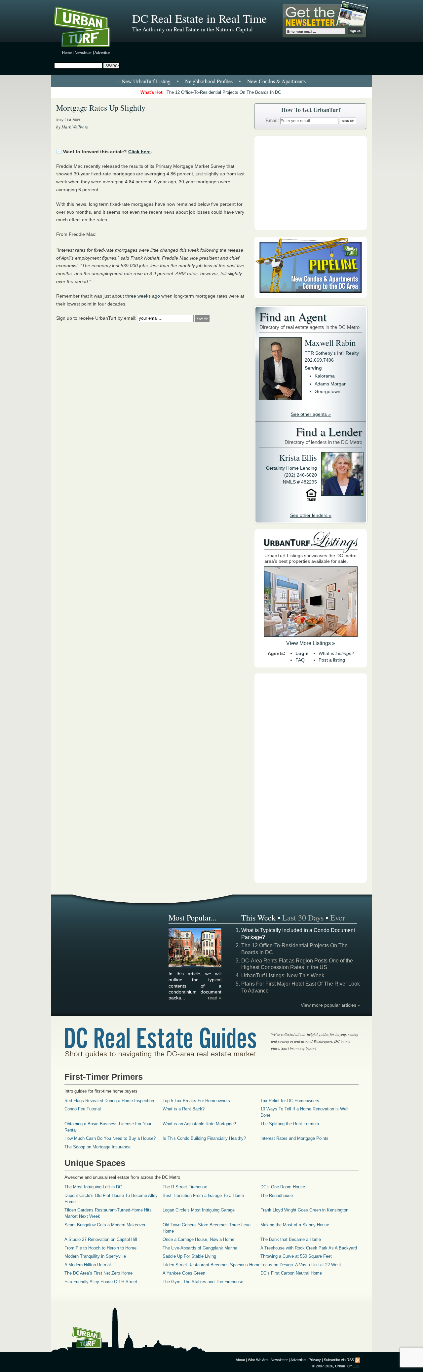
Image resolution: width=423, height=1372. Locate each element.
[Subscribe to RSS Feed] (357, 1360)
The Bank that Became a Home (290, 1239)
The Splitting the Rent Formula (289, 1123)
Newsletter (83, 52)
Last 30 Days (303, 917)
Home (67, 52)
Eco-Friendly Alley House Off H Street (100, 1281)
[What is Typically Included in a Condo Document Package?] (195, 966)
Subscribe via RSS (339, 1360)
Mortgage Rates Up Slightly (100, 107)
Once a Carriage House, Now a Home (198, 1239)
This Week (258, 917)
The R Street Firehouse (185, 1186)
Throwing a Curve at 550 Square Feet (296, 1256)
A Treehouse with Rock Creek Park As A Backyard (308, 1248)
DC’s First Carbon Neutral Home (291, 1273)
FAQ (300, 660)
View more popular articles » (330, 1005)
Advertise (102, 52)
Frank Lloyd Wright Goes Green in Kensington (304, 1210)
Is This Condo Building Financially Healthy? (204, 1138)
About (240, 1360)
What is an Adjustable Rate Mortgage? (199, 1123)
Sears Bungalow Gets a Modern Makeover (104, 1224)
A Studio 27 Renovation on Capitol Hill (100, 1239)
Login (302, 653)
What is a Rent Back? (184, 1108)
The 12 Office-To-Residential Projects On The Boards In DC (224, 92)
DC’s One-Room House (282, 1186)
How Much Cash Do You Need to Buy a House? (110, 1138)
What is (336, 653)
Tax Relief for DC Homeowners (289, 1100)
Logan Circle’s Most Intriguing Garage (199, 1210)
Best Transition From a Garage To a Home (203, 1195)
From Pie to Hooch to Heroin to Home (100, 1248)
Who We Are (258, 1360)
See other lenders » (310, 515)
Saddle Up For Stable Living (189, 1256)
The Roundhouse (276, 1195)
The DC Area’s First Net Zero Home (98, 1273)
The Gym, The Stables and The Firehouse (203, 1281)
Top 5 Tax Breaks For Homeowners (196, 1100)
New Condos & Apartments (276, 81)
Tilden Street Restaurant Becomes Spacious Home (211, 1264)
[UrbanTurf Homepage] (87, 28)
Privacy (315, 1360)
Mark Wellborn (75, 127)
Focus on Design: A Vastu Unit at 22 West (300, 1264)
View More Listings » (310, 643)
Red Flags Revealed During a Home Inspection (109, 1100)
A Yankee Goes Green (184, 1273)
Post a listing (332, 660)
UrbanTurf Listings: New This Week (282, 975)
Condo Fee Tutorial (82, 1108)
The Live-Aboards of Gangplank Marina (200, 1248)
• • (212, 81)
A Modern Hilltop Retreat (87, 1264)
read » (214, 997)
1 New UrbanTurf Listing (144, 81)
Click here (139, 151)
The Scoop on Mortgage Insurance (97, 1146)
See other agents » (311, 414)
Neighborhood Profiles (209, 81)
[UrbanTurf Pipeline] (310, 296)
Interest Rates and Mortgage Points (294, 1138)
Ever (337, 917)
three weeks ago (142, 296)
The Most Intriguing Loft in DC (93, 1186)
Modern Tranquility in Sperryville (95, 1256)
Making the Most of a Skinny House (294, 1224)
